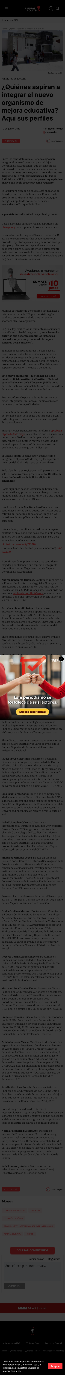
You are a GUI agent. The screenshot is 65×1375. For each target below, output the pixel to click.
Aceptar (55, 1366)
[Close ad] (61, 658)
